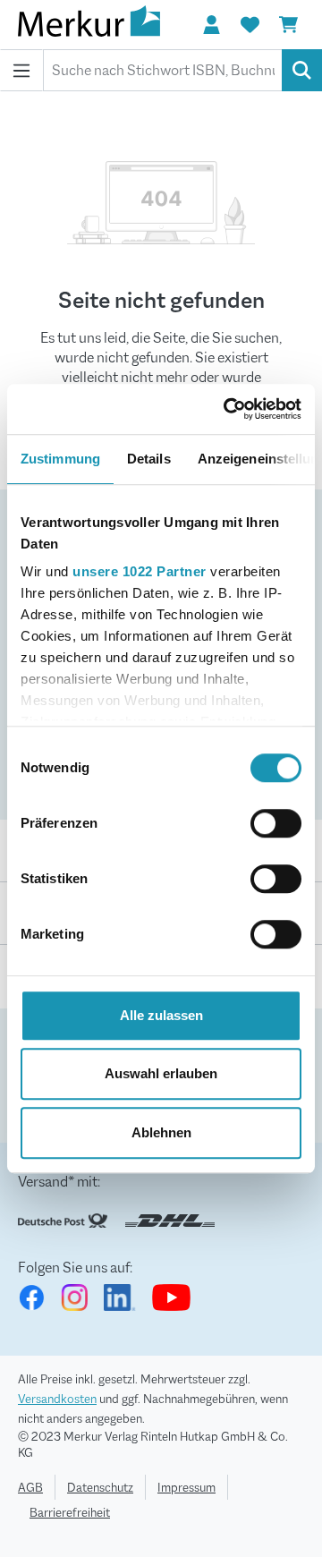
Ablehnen (161, 1132)
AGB (30, 1487)
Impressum (186, 1487)
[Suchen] (302, 70)
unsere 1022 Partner (139, 571)
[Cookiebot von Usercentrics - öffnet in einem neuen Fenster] (227, 409)
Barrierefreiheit (70, 1512)
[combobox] (163, 70)
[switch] (275, 823)
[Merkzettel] (249, 25)
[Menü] (21, 70)
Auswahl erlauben (161, 1073)
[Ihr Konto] (211, 25)
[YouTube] (171, 1297)
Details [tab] (149, 458)
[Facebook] (31, 1297)
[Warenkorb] (288, 25)
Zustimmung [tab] (60, 458)
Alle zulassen (161, 1015)
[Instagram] (74, 1297)
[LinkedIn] (120, 1297)
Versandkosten (57, 1399)
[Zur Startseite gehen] (107, 24)
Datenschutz (100, 1487)
